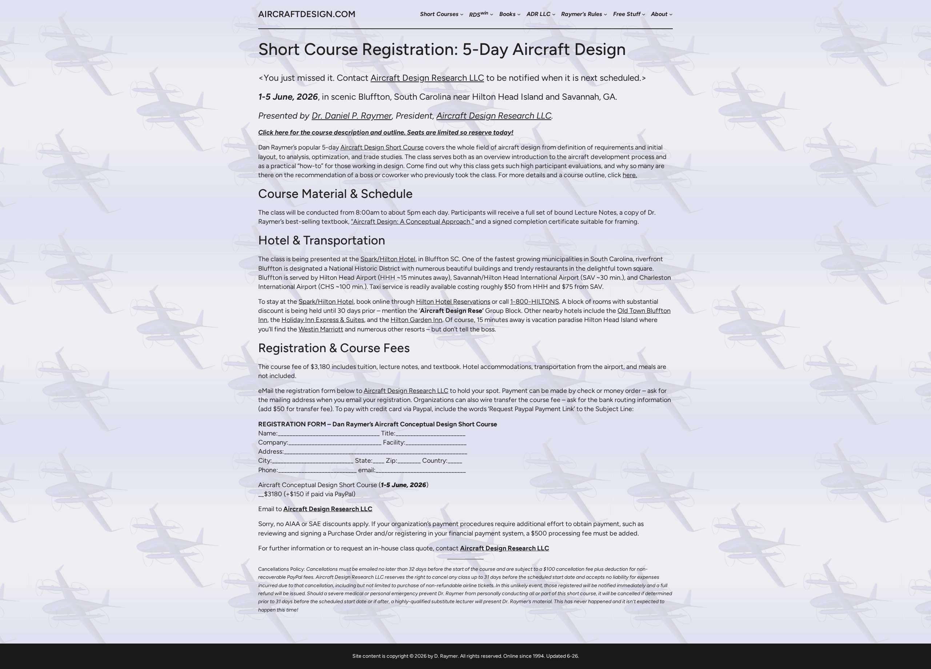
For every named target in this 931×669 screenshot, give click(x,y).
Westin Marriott (321, 329)
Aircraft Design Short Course (382, 147)
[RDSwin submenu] (492, 14)
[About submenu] (671, 14)
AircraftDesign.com (306, 14)
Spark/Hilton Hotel (387, 259)
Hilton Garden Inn (416, 320)
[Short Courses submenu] (462, 14)
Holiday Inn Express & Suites (322, 320)
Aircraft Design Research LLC (427, 77)
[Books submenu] (519, 14)
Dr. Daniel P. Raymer (352, 115)
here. (630, 175)
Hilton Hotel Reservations (453, 302)
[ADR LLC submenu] (554, 14)
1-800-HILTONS (534, 302)
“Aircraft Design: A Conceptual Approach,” (412, 222)
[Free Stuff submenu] (644, 14)
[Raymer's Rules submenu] (605, 14)
